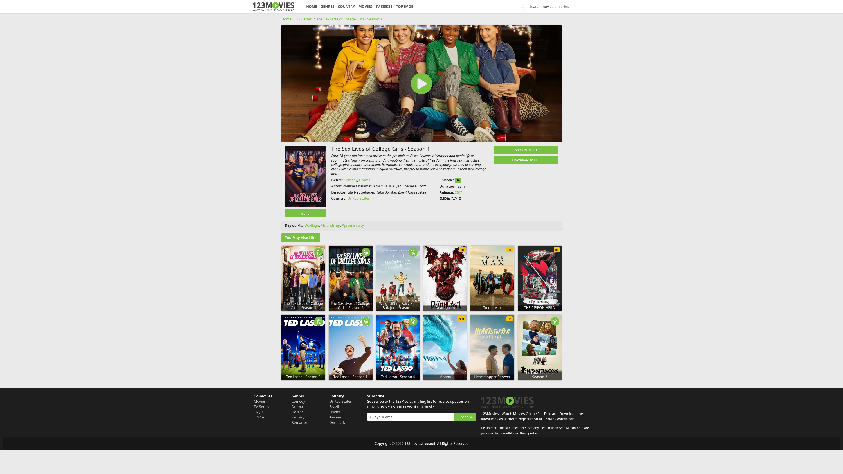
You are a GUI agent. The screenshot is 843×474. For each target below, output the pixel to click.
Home (311, 6)
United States (359, 198)
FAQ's (258, 411)
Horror (297, 411)
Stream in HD (526, 149)
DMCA (259, 417)
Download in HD (525, 160)
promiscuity (354, 225)
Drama (364, 180)
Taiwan (335, 417)
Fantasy (298, 417)
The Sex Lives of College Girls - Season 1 (349, 19)
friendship (331, 225)
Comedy (350, 180)
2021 (459, 192)
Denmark (337, 422)
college (313, 225)
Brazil (334, 406)
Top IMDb (405, 6)
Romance (299, 422)
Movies (365, 6)
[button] (421, 83)
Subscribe (464, 417)
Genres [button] (327, 6)
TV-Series (384, 6)
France (335, 411)
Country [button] (346, 6)
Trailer (305, 213)
